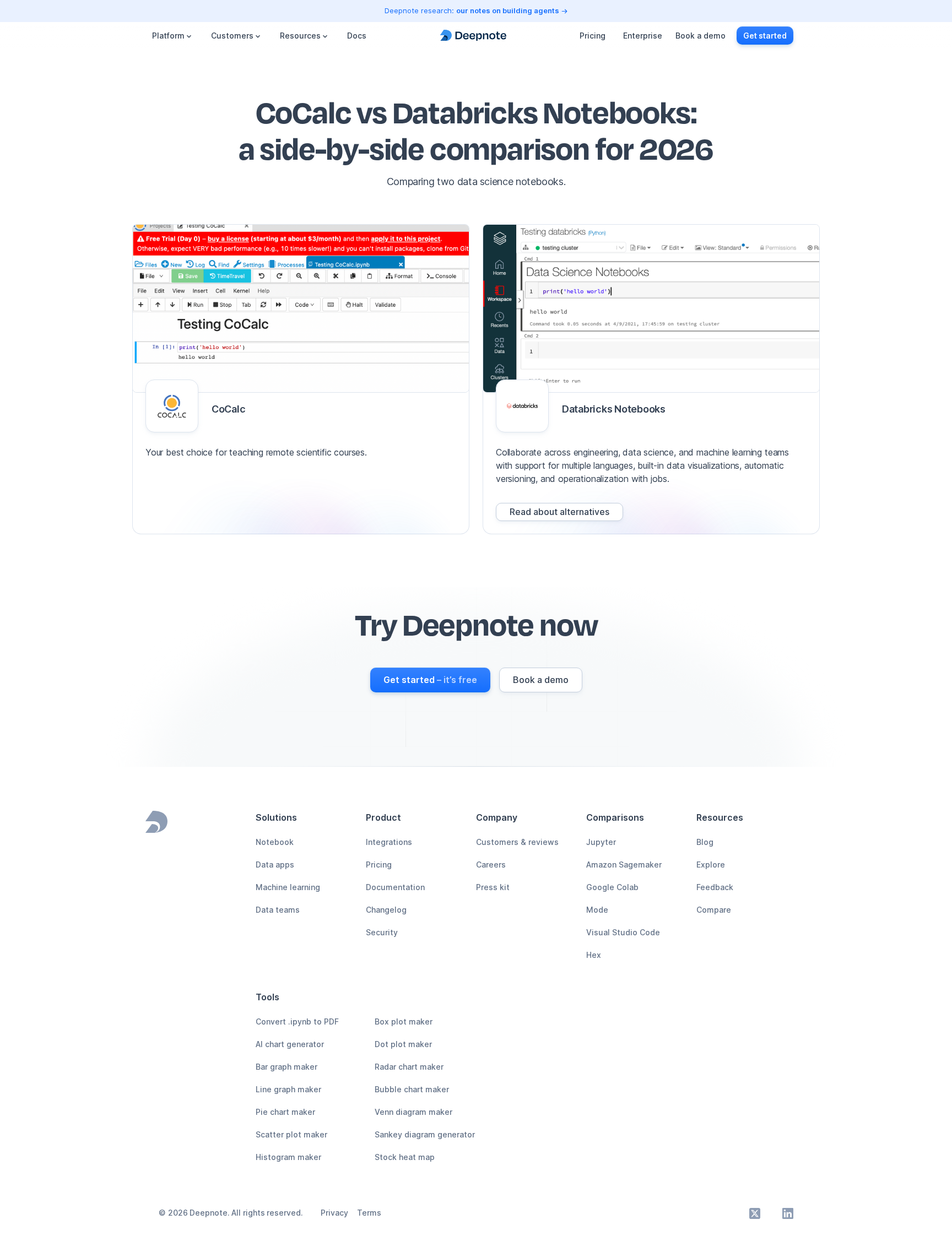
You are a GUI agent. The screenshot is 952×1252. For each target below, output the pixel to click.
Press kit (493, 887)
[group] (559, 512)
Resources (300, 35)
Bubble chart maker (412, 1089)
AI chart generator (290, 1044)
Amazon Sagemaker (624, 864)
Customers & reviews (517, 842)
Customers (232, 35)
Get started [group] (765, 35)
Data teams (278, 909)
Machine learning (288, 887)
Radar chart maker (409, 1066)
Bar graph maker (286, 1066)
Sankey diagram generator (425, 1134)
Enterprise (642, 35)
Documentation (395, 887)
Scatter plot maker (291, 1134)
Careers (491, 864)
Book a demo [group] (700, 35)
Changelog (386, 909)
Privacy (334, 1212)
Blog (704, 842)
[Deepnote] (473, 35)
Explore (710, 864)
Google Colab (612, 887)
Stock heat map (405, 1157)
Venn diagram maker (413, 1111)
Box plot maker (403, 1021)
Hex (593, 955)
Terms (369, 1212)
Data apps (275, 864)
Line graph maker (288, 1089)
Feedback (714, 887)
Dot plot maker (403, 1044)
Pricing (592, 35)
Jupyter (601, 842)
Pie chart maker (285, 1111)
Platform (168, 35)
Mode (597, 909)
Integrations (389, 842)
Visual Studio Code (623, 932)
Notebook (275, 842)
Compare (713, 909)
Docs (356, 35)
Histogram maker (288, 1157)
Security (382, 932)
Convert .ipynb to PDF (297, 1021)
